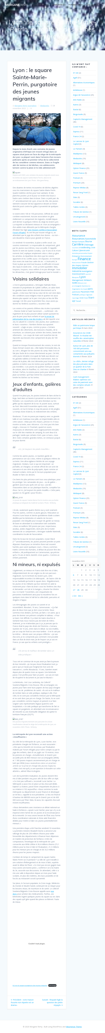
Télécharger (52, 985)
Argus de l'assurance (81, 95)
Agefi (75, 77)
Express (76, 131)
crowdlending (84, 247)
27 (74, 590)
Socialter (76, 202)
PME (92, 292)
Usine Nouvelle (79, 221)
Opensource (86, 286)
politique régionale (85, 295)
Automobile (90, 238)
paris (90, 288)
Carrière (77, 244)
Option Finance (79, 168)
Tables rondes (79, 207)
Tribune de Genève (81, 212)
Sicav (86, 298)
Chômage (88, 244)
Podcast (76, 178)
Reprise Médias (79, 187)
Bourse (88, 241)
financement (76, 262)
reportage (75, 298)
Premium (77, 183)
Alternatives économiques (84, 82)
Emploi (90, 253)
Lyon (82, 277)
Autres (75, 104)
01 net (75, 73)
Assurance (78, 235)
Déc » (80, 596)
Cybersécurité (84, 250)
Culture (75, 250)
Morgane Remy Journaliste (25, 105)
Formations (75, 4)
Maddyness (78, 153)
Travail (78, 301)
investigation (87, 271)
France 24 (77, 136)
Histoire (85, 265)
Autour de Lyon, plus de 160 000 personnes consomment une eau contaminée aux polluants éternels (83, 351)
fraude (84, 262)
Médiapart (77, 163)
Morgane (16, 4)
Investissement (78, 274)
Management (77, 280)
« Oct (74, 596)
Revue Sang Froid (80, 192)
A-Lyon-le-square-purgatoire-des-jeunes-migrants (30, 985)
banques (81, 242)
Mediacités (44, 105)
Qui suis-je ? (93, 4)
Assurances (78, 238)
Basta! (75, 109)
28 (78, 590)
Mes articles (41, 4)
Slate (75, 197)
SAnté (81, 298)
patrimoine (76, 292)
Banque (75, 242)
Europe (74, 260)
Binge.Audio (78, 114)
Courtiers (75, 248)
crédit (93, 248)
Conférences (58, 4)
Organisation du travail (79, 289)
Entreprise (76, 256)
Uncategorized (79, 216)
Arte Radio (77, 100)
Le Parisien (77, 149)
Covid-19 (76, 126)
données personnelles (79, 253)
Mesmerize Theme (74, 1026)
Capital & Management (82, 119)
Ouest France (78, 173)
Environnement (86, 256)
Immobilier (79, 268)
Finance (84, 258)
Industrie (76, 271)
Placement (85, 291)
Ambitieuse (77, 90)
